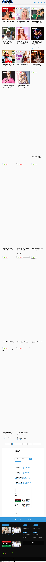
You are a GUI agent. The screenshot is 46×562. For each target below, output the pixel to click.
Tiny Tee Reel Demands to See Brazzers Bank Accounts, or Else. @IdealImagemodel (23, 483)
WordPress (15, 558)
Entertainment (26, 528)
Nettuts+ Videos (37, 528)
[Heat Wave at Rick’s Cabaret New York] (8, 20)
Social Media (26, 527)
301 (23, 506)
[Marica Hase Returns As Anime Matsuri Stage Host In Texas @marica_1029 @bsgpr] (37, 164)
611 (3, 539)
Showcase (6, 558)
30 (31, 443)
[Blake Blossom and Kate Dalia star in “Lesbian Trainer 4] (23, 63)
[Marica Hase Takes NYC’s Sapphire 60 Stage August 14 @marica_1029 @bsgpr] (8, 164)
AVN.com (25, 537)
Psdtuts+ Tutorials (37, 527)
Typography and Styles (38, 537)
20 (28, 443)
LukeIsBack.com (27, 534)
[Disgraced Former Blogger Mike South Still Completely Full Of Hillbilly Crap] (23, 257)
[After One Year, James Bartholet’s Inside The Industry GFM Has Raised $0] (8, 39)
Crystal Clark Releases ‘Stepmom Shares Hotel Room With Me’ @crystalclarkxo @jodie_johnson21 (23, 469)
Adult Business (4, 533)
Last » (39, 443)
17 (19, 28)
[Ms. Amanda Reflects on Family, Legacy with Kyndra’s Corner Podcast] (23, 20)
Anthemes (42, 558)
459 (23, 496)
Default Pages (36, 534)
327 (23, 501)
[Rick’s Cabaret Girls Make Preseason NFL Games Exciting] (37, 20)
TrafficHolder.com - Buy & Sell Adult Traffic (7, 561)
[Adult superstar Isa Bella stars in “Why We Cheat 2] (37, 258)
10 (4, 28)
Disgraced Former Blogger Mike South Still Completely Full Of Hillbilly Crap (22, 473)
